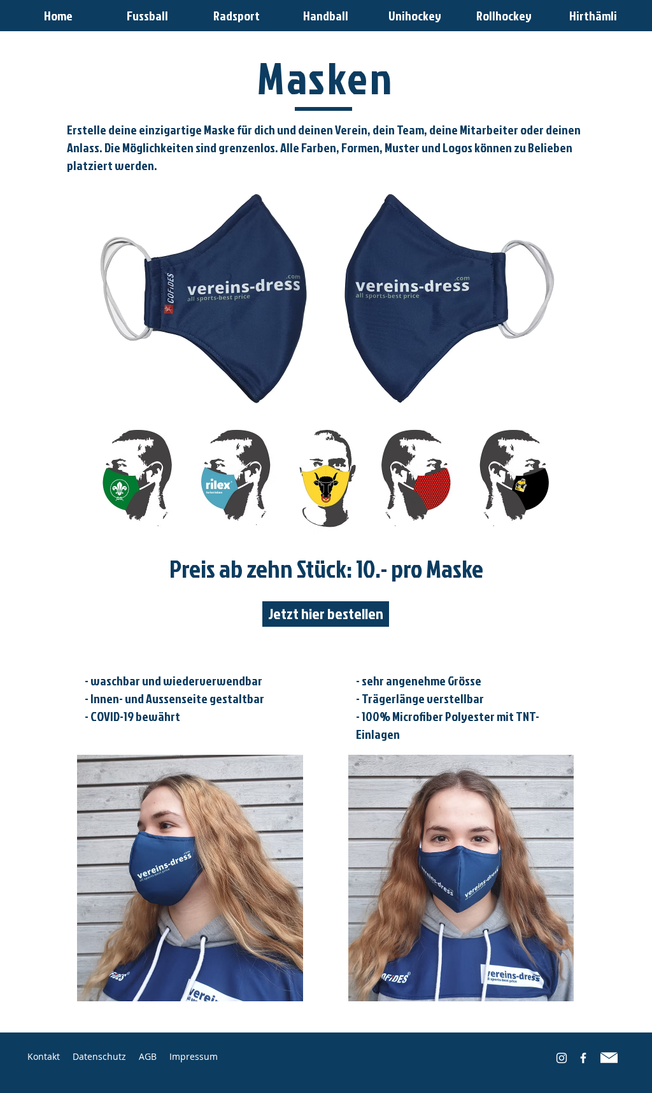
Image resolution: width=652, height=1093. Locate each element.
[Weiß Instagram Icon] (562, 1058)
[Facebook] (583, 1058)
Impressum (193, 1056)
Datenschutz (99, 1056)
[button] (58, 15)
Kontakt (44, 1056)
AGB (154, 1056)
